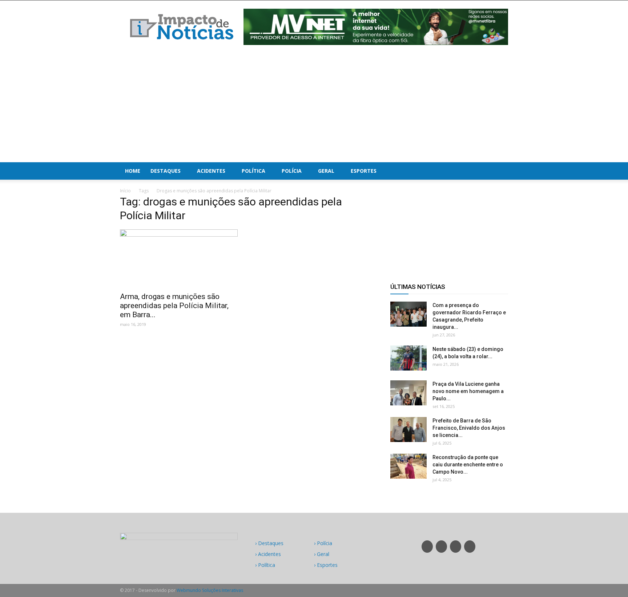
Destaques (165, 170)
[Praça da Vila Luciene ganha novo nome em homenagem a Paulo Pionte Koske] (408, 392)
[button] (499, 171)
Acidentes (211, 170)
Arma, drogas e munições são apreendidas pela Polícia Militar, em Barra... (174, 305)
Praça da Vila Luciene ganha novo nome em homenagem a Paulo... (468, 391)
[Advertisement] (314, 108)
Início (125, 191)
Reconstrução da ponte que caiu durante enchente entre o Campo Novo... (467, 464)
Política (253, 170)
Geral (326, 170)
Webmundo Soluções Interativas (210, 590)
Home (132, 170)
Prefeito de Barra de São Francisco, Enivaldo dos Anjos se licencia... (468, 428)
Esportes (364, 170)
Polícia (292, 170)
